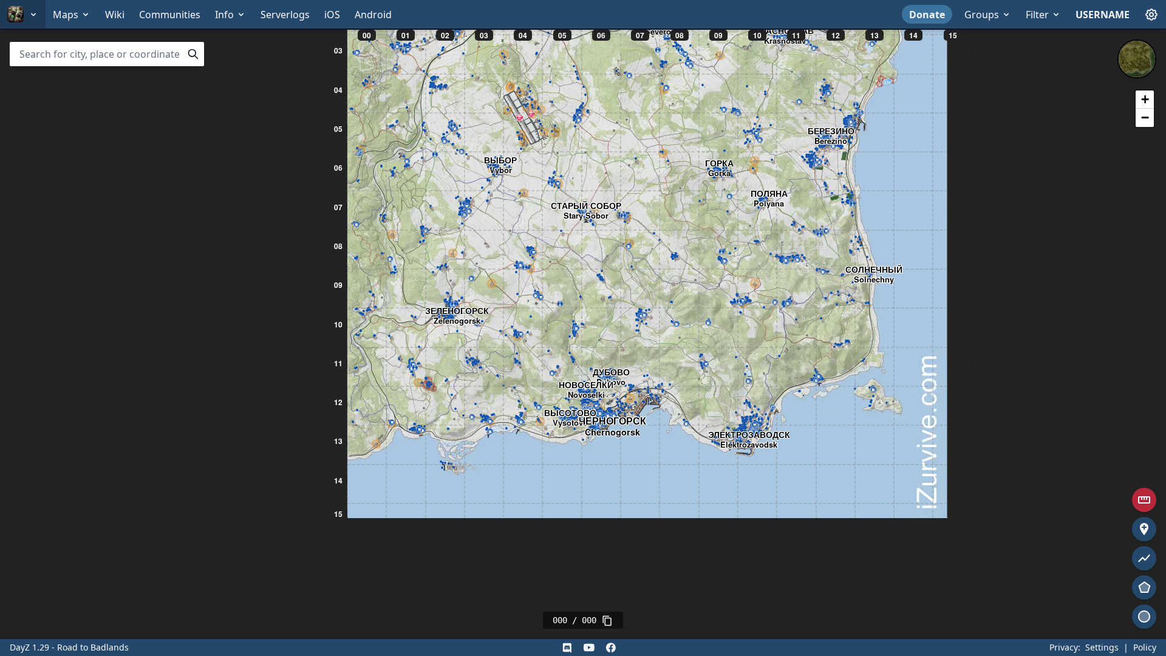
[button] (1145, 100)
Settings (1102, 647)
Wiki (114, 14)
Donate (927, 14)
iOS (332, 14)
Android (373, 14)
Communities (169, 14)
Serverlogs (285, 14)
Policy (1144, 647)
